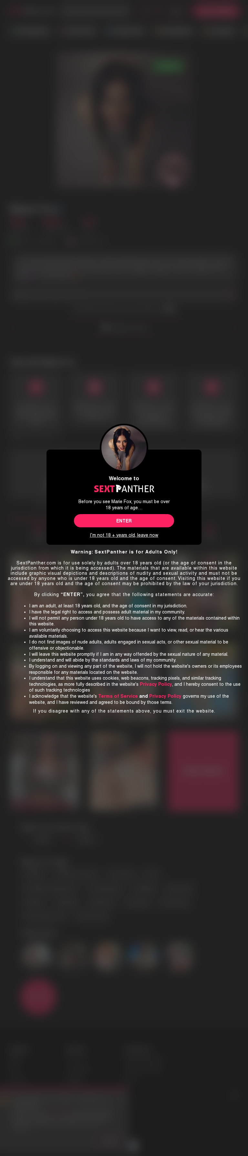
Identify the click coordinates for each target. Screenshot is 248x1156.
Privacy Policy (165, 696)
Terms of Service (118, 696)
